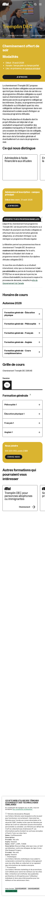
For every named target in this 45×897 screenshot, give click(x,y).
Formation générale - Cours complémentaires (17, 352)
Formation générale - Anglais (18, 342)
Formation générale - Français (18, 333)
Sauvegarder (20, 889)
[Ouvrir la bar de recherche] (35, 4)
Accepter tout (11, 891)
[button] (21, 219)
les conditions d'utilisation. (23, 809)
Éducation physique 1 (14, 414)
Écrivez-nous (14, 457)
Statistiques (11, 857)
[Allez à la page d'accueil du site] (5, 5)
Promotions (11, 867)
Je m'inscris (21, 77)
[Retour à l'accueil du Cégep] (3, 35)
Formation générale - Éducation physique (19, 314)
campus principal (32, 68)
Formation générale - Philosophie (20, 323)
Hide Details (9, 889)
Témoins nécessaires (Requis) (18, 814)
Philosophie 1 (10, 404)
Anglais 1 (8, 432)
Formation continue (18, 36)
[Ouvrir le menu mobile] (40, 4)
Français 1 (9, 423)
